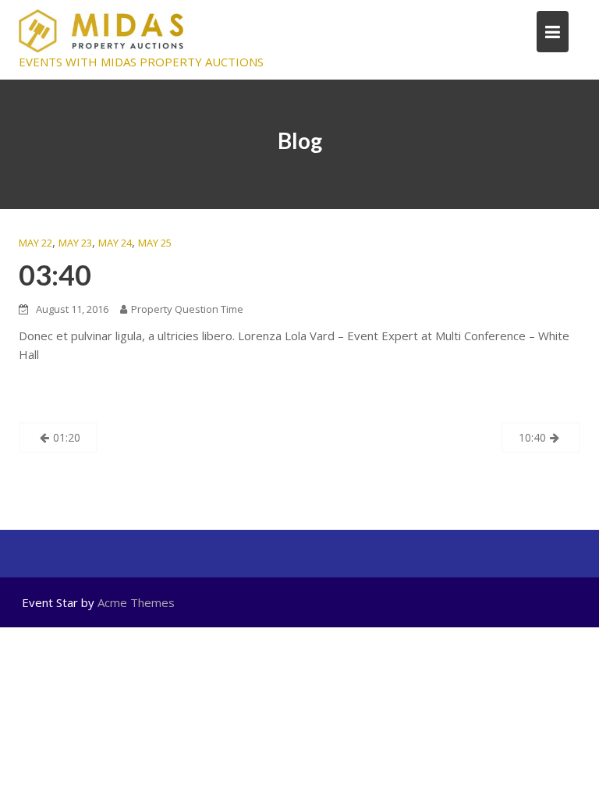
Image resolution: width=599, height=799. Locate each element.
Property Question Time (187, 309)
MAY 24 (115, 243)
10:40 (532, 437)
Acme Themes (136, 602)
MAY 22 (35, 243)
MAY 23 (75, 243)
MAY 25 (155, 243)
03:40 (55, 274)
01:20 (66, 437)
